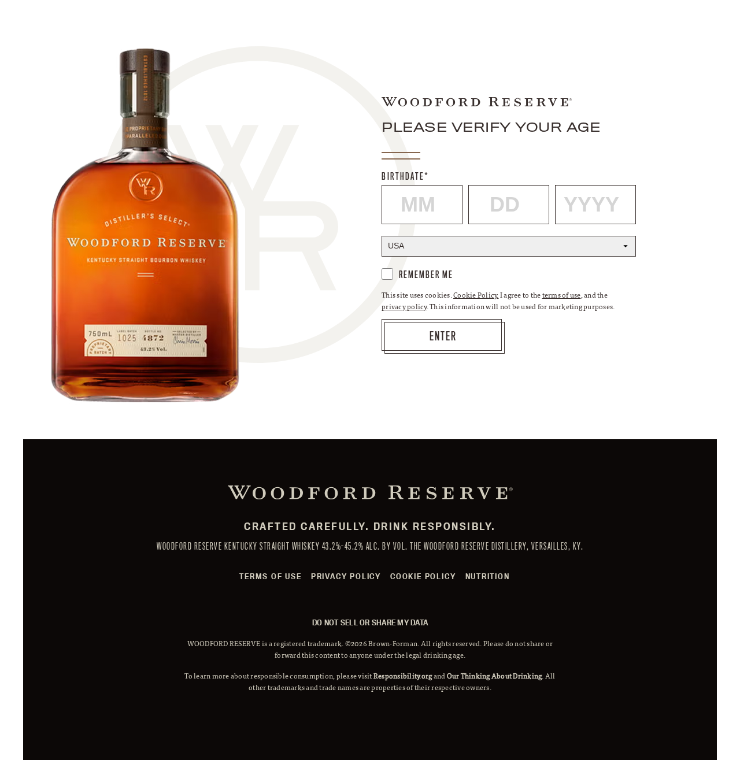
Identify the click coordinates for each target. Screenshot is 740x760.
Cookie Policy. (476, 295)
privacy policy (404, 306)
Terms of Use (270, 576)
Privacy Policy (346, 576)
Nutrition (487, 576)
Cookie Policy (423, 576)
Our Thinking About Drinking (494, 675)
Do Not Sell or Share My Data (370, 622)
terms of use (561, 295)
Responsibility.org (402, 675)
